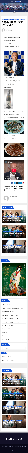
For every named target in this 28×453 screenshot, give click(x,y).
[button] (26, 11)
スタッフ (13, 450)
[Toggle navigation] (14, 11)
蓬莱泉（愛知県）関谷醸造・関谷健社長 (13, 248)
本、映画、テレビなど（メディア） (10, 322)
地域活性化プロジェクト (8, 356)
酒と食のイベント (18, 216)
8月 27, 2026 (7, 397)
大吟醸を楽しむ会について (12, 448)
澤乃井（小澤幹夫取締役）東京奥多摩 (18, 188)
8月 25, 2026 (7, 426)
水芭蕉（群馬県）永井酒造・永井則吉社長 (13, 423)
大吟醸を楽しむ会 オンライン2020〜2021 (12, 308)
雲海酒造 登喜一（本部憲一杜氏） (8, 188)
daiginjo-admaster (16, 220)
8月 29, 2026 (7, 383)
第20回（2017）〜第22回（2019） (13, 19)
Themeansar (24, 446)
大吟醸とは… (21, 448)
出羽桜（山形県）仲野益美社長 (13, 233)
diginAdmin (10, 29)
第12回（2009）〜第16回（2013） (10, 325)
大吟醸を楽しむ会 (14, 6)
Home (4, 448)
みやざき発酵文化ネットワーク (9, 360)
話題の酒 (23, 19)
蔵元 (20, 19)
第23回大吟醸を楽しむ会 (8, 311)
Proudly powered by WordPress (7, 446)
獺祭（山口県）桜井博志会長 (13, 218)
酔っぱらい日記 (6, 329)
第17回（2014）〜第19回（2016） (10, 318)
